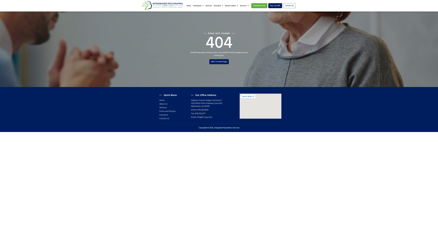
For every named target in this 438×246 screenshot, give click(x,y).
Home (189, 5)
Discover (243, 5)
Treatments (197, 5)
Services (209, 5)
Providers (217, 5)
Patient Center (230, 5)
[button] (198, 6)
